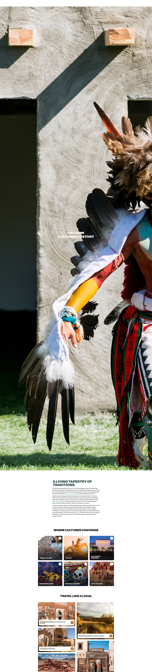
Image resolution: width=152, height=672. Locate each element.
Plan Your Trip (79, 2)
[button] (64, 2)
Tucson (78, 512)
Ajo (69, 510)
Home (70, 232)
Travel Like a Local (87, 2)
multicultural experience (58, 501)
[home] (10, 2)
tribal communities (70, 493)
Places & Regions (64, 2)
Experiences (72, 2)
